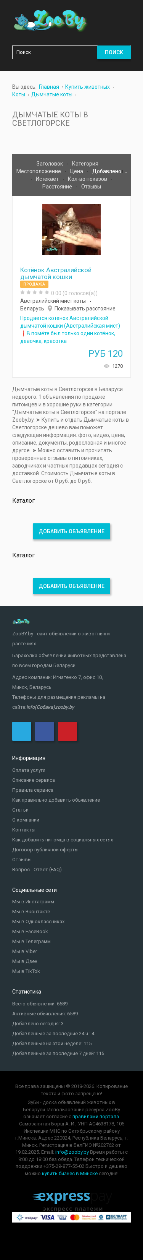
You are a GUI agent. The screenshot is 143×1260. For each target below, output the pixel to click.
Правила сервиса (32, 790)
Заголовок (50, 164)
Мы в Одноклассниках (38, 921)
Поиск (114, 52)
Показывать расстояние (85, 308)
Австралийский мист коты (53, 301)
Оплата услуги (28, 770)
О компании (25, 820)
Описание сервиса (33, 780)
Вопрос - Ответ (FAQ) (37, 869)
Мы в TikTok (26, 971)
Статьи (20, 810)
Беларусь (32, 308)
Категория (86, 164)
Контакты (23, 830)
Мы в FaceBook (30, 931)
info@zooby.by (72, 1152)
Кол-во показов (88, 179)
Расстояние (57, 186)
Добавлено (106, 171)
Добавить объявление (71, 531)
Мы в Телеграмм (31, 941)
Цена (77, 171)
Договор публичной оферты (45, 849)
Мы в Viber (24, 951)
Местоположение (39, 171)
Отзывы (91, 186)
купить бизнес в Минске (70, 1173)
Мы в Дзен (24, 961)
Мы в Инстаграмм (33, 901)
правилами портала (95, 1116)
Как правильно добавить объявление (56, 800)
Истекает (48, 179)
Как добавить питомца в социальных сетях (62, 840)
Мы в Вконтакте (31, 911)
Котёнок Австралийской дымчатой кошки (56, 273)
